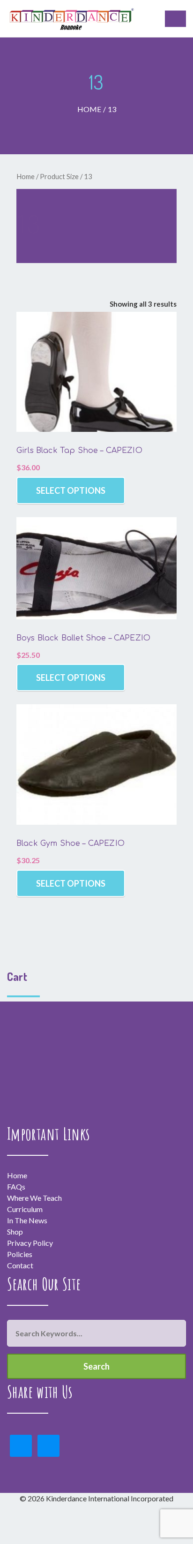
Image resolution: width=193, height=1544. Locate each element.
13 (112, 109)
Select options (70, 490)
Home (89, 109)
